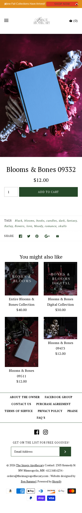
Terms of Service (18, 411)
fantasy (72, 220)
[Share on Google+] (47, 236)
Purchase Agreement (53, 404)
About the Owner (25, 397)
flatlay (8, 226)
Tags (8, 220)
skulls (62, 226)
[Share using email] (57, 236)
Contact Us (21, 404)
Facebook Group (58, 397)
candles (51, 220)
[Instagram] (45, 432)
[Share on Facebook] (20, 236)
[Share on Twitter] (28, 236)
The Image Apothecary (30, 465)
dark (62, 220)
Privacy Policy (50, 411)
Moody (38, 226)
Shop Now (62, 4)
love (29, 226)
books (40, 220)
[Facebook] (36, 432)
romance (50, 226)
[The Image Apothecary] (41, 21)
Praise (72, 411)
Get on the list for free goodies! (41, 442)
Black (18, 220)
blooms (29, 220)
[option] (41, 95)
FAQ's (41, 418)
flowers (19, 226)
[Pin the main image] (36, 236)
